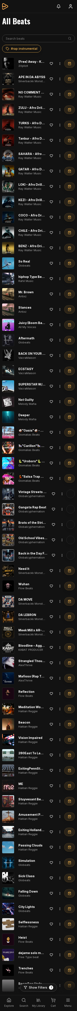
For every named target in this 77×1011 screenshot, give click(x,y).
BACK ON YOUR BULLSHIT (38, 353)
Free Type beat (28, 957)
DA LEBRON (27, 615)
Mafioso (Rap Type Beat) (37, 676)
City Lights (26, 907)
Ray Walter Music (29, 96)
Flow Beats (25, 588)
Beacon (24, 722)
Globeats (24, 265)
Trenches (25, 968)
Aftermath (26, 338)
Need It (23, 568)
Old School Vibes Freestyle (38, 538)
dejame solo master (33, 953)
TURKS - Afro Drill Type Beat (40, 123)
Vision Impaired (30, 738)
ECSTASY (25, 369)
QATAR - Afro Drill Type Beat (40, 169)
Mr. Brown (26, 292)
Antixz (22, 296)
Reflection (26, 691)
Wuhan (23, 584)
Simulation (26, 860)
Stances (24, 307)
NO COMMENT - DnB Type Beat (42, 92)
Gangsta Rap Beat (32, 507)
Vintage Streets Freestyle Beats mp (45, 492)
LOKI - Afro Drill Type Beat (38, 184)
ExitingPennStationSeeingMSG (42, 768)
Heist (22, 937)
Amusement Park (31, 814)
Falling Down (28, 891)
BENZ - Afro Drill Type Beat (38, 246)
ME (20, 784)
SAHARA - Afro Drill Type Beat (41, 154)
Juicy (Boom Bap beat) (35, 323)
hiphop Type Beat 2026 (36, 277)
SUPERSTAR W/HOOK (35, 384)
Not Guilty (26, 399)
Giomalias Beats (29, 434)
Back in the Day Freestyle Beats (42, 553)
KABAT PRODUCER (30, 649)
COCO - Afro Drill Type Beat (39, 215)
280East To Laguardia (35, 753)
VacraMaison (27, 357)
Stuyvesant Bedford (33, 799)
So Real (24, 261)
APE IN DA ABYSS (31, 77)
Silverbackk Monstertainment (37, 81)
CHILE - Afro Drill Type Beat (39, 230)
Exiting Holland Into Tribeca (39, 830)
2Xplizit (23, 65)
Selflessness (28, 922)
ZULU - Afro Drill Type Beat (38, 107)
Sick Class (26, 876)
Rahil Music (26, 281)
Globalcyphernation (31, 496)
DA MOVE (25, 599)
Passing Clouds (30, 845)
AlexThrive (25, 665)
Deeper (24, 415)
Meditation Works (32, 707)
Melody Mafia (27, 404)
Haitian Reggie (28, 711)
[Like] (51, 63)
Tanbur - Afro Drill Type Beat (40, 138)
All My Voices (27, 327)
